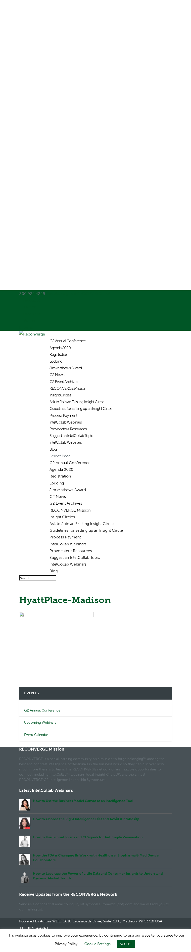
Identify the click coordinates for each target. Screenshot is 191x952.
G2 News (56, 374)
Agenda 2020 (60, 347)
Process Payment (63, 415)
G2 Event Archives (63, 381)
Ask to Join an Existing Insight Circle (76, 401)
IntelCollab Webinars (65, 422)
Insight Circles (60, 395)
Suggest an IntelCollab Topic (71, 435)
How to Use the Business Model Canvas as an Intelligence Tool (83, 801)
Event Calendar (36, 735)
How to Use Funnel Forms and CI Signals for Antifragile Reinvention (88, 837)
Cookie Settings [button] (97, 944)
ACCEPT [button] (126, 944)
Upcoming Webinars (40, 722)
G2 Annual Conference (67, 340)
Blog (53, 449)
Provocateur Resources (68, 429)
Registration (58, 354)
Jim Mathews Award (65, 368)
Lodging (55, 361)
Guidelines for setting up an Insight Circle (80, 408)
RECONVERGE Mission (67, 388)
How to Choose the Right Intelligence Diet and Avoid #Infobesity (86, 819)
